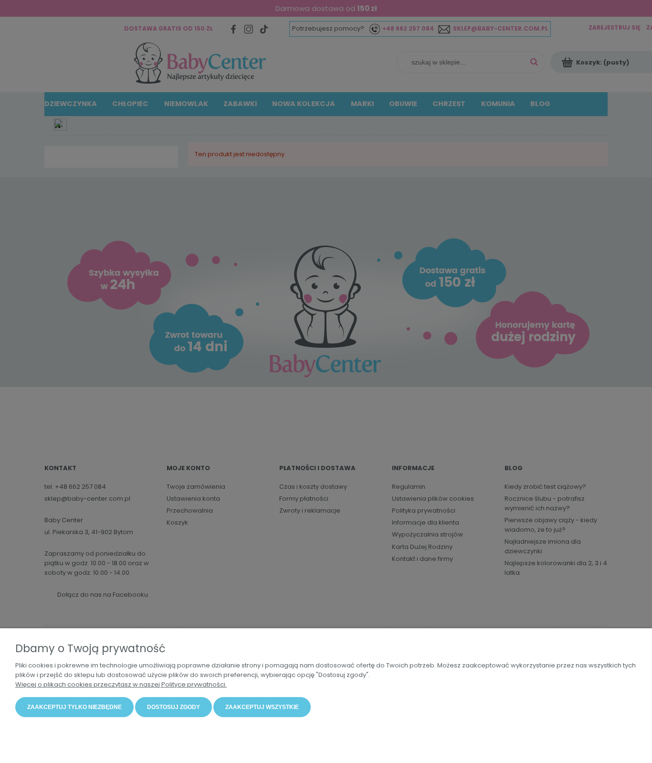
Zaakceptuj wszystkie (262, 707)
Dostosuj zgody (173, 707)
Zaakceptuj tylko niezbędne (74, 707)
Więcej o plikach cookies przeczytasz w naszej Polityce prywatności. (121, 684)
